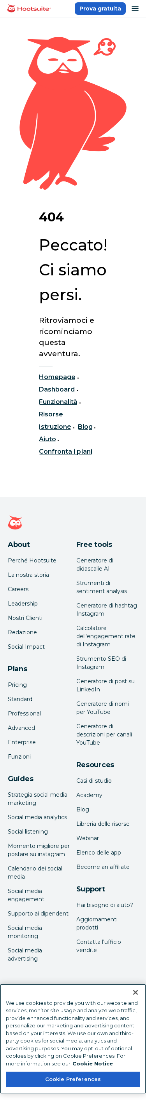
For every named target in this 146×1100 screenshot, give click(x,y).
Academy (89, 795)
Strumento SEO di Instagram (101, 662)
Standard (20, 699)
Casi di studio (94, 780)
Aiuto (47, 439)
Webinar (87, 838)
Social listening (28, 831)
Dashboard (57, 389)
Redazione (22, 632)
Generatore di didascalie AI (94, 564)
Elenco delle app (98, 852)
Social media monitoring (25, 932)
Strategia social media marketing (37, 798)
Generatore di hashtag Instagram (106, 609)
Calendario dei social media (35, 872)
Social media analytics (37, 817)
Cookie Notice (92, 1063)
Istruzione (55, 426)
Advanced (21, 727)
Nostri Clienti (25, 617)
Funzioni (19, 756)
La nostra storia (28, 574)
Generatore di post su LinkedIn (105, 685)
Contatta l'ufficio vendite (98, 946)
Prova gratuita (100, 8)
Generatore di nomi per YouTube (102, 707)
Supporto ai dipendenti (39, 913)
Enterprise (22, 742)
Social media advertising (25, 954)
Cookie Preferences (73, 1079)
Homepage (57, 377)
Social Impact (26, 646)
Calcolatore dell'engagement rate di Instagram (105, 636)
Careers (18, 589)
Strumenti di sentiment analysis (101, 587)
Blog (85, 426)
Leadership (23, 603)
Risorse (51, 414)
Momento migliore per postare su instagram (39, 850)
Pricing (17, 684)
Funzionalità (58, 402)
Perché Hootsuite (32, 560)
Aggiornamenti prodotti (97, 923)
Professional (24, 713)
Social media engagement (26, 895)
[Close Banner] (135, 992)
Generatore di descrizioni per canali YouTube (104, 734)
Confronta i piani (65, 451)
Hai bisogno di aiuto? (104, 905)
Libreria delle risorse (103, 823)
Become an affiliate (103, 866)
